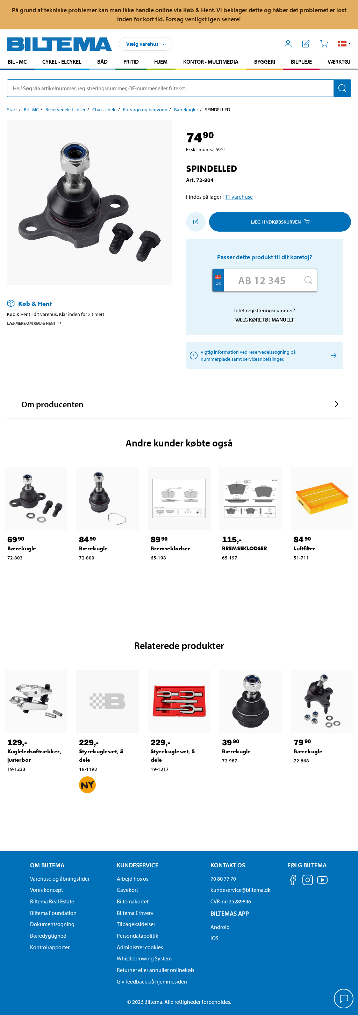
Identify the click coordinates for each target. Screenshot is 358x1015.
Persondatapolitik (137, 935)
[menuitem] (17, 62)
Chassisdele (104, 109)
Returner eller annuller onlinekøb (155, 969)
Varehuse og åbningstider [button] (60, 878)
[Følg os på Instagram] (307, 881)
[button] (345, 43)
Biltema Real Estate (52, 901)
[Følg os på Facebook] (293, 881)
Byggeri (264, 61)
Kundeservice (137, 865)
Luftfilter (304, 548)
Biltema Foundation (53, 912)
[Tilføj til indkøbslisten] (196, 222)
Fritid (131, 61)
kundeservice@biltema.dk (240, 889)
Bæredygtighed (48, 935)
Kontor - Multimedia (210, 61)
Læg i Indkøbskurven (276, 222)
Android (220, 926)
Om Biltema (47, 865)
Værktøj (339, 61)
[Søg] (342, 88)
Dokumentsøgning (52, 924)
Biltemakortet (133, 901)
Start (12, 109)
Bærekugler (186, 109)
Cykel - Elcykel (61, 61)
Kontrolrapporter (50, 947)
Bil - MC (17, 61)
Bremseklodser (170, 548)
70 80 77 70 (223, 878)
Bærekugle (21, 548)
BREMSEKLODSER (244, 548)
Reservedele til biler (65, 109)
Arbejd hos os (132, 878)
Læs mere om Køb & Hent (31, 323)
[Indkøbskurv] (323, 43)
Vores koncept (46, 889)
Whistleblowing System (144, 958)
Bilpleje (301, 61)
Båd (102, 61)
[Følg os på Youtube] (322, 883)
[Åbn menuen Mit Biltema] (288, 43)
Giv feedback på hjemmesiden (152, 981)
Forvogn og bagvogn (145, 109)
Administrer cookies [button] (140, 947)
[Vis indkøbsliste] (306, 43)
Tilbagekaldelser (136, 924)
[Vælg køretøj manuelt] (332, 355)
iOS (214, 938)
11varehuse (239, 196)
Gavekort (127, 889)
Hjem (160, 61)
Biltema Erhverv (135, 912)
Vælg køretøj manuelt (264, 319)
